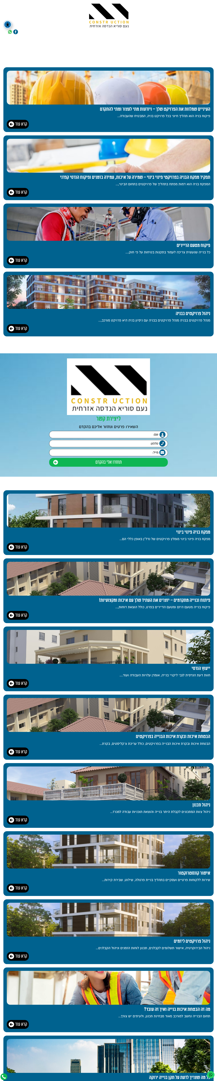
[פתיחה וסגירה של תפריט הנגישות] (8, 25)
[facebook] (15, 31)
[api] (10, 31)
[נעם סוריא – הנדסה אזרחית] (108, 14)
